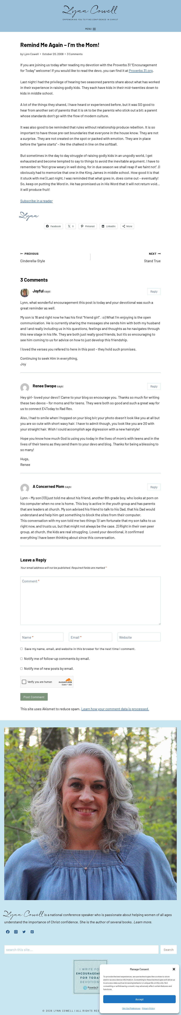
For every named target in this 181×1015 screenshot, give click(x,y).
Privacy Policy (148, 1008)
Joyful (38, 291)
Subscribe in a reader (36, 201)
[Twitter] (24, 931)
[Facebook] (7, 931)
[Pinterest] (32, 931)
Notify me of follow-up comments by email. (57, 658)
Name (27, 637)
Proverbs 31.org (141, 70)
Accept (139, 999)
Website (125, 637)
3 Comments (75, 54)
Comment (30, 581)
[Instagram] (15, 931)
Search (169, 949)
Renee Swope (44, 385)
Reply (153, 291)
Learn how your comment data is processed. (115, 709)
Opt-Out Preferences (131, 1008)
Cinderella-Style (32, 257)
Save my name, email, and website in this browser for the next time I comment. (80, 649)
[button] (174, 969)
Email (76, 637)
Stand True (152, 257)
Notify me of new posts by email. (49, 668)
